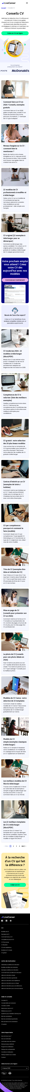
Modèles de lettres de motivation (9, 967)
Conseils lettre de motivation (8, 1003)
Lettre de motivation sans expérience (10, 980)
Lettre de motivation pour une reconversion (12, 988)
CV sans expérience (6, 947)
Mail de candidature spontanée (9, 1019)
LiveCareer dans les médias (8, 1041)
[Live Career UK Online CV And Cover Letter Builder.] (9, 3)
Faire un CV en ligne (15, 33)
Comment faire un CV (6, 937)
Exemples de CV (5, 934)
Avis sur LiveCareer (6, 1038)
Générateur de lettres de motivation (10, 964)
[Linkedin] (6, 921)
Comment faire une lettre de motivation (11, 972)
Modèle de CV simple (6, 950)
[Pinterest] (11, 921)
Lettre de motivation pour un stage (10, 983)
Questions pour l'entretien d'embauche (11, 1013)
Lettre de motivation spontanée (9, 978)
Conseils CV (4, 1000)
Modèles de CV (5, 931)
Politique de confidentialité (8, 1049)
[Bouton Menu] (27, 2)
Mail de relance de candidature (9, 1021)
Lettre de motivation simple (8, 975)
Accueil (3, 8)
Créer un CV (15, 885)
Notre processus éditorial (7, 1044)
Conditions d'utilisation (7, 1052)
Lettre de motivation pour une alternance (11, 986)
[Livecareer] (8, 917)
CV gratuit (3, 952)
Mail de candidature (6, 1016)
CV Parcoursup (5, 942)
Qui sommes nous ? (6, 1036)
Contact (3, 1057)
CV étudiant (4, 945)
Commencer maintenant (15, 280)
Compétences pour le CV (7, 939)
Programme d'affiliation (7, 1046)
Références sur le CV (6, 1011)
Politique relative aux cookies (8, 1054)
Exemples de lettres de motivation (9, 970)
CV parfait (3, 1024)
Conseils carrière (5, 1005)
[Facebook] (2, 921)
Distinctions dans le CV (7, 1008)
